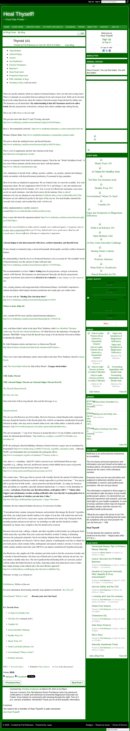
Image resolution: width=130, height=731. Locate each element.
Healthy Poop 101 (15, 635)
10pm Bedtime (15, 50)
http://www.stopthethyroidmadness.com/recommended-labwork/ (57, 128)
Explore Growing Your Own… (106, 429)
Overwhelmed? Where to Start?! (21, 652)
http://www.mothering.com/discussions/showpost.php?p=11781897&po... (32, 264)
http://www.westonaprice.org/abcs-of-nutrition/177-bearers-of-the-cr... (31, 455)
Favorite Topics (17, 666)
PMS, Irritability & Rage (19, 79)
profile (117, 282)
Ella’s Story (97, 634)
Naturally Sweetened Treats (105, 644)
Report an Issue (103, 725)
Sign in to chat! (112, 729)
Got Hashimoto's (16, 61)
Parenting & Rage (16, 82)
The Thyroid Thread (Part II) (14, 388)
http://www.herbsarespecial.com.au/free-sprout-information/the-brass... (39, 426)
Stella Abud (119, 297)
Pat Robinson (29, 45)
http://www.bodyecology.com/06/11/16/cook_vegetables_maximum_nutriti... (44, 448)
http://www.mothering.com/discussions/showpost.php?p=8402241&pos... (32, 144)
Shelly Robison (102, 315)
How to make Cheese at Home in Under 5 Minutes (96, 378)
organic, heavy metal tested (14, 230)
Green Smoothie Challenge (19, 629)
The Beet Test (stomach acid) (102, 179)
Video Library (44, 666)
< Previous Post (12, 683)
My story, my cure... (11, 394)
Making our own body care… (106, 414)
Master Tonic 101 (15, 641)
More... (107, 323)
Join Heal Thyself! (11, 712)
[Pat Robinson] (7, 45)
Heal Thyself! (18, 14)
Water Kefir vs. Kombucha (103, 267)
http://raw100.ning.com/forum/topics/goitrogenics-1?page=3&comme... (31, 499)
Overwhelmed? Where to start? (15, 596)
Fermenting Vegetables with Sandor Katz (116, 378)
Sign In (97, 2)
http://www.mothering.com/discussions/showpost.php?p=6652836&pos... (32, 122)
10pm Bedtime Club (103, 236)
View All (123, 392)
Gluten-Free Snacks (101, 606)
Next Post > (77, 683)
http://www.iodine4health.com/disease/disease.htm (30, 211)
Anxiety (12, 57)
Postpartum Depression (18, 75)
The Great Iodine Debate (18, 366)
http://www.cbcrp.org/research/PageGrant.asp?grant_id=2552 (27, 470)
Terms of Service (119, 725)
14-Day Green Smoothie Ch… (106, 402)
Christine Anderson (30, 689)
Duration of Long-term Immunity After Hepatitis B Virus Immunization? (107, 574)
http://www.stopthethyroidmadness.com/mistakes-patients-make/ (48, 134)
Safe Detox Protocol (101, 625)
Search (128, 2)
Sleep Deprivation (16, 71)
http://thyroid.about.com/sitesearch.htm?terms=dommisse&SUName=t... (32, 347)
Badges (89, 725)
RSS (4, 717)
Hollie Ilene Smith (97, 297)
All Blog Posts (9, 32)
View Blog (69, 45)
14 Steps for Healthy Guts (106, 171)
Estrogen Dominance (17, 64)
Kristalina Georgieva (103, 290)
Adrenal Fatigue (15, 54)
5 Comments (108, 583)
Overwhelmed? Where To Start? (102, 196)
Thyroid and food (10, 410)
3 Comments (113, 602)
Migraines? (13, 68)
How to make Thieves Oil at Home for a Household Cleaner (96, 352)
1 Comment (105, 567)
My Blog (21, 32)
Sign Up (91, 2)
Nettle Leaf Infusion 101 (103, 227)
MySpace (10, 677)
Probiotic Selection (15, 657)
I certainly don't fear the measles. (107, 596)
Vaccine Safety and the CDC (105, 586)
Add (82, 33)
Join (56, 666)
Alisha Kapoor (105, 553)
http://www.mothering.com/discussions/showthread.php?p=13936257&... (32, 318)
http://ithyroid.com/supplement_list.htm (18, 154)
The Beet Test (13, 618)
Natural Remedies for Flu (103, 274)
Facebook (21, 677)
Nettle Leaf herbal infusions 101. (21, 646)
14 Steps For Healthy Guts (18, 612)
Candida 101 (13, 624)
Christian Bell (103, 282)
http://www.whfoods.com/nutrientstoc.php (20, 166)
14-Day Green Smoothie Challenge (104, 242)
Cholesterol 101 (99, 615)
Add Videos (94, 392)
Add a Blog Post (96, 656)
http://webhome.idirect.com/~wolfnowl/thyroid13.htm (60, 195)
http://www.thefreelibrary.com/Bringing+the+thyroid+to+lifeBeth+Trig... (32, 569)
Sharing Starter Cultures (102, 251)
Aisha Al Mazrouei (109, 297)
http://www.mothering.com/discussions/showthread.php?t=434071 (29, 299)
